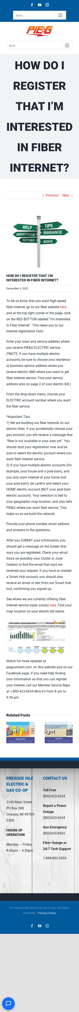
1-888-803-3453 (54, 858)
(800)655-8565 (54, 833)
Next (66, 195)
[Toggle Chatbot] (8, 1003)
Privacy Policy (47, 913)
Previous (52, 195)
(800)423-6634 (54, 796)
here (63, 307)
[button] (9, 732)
